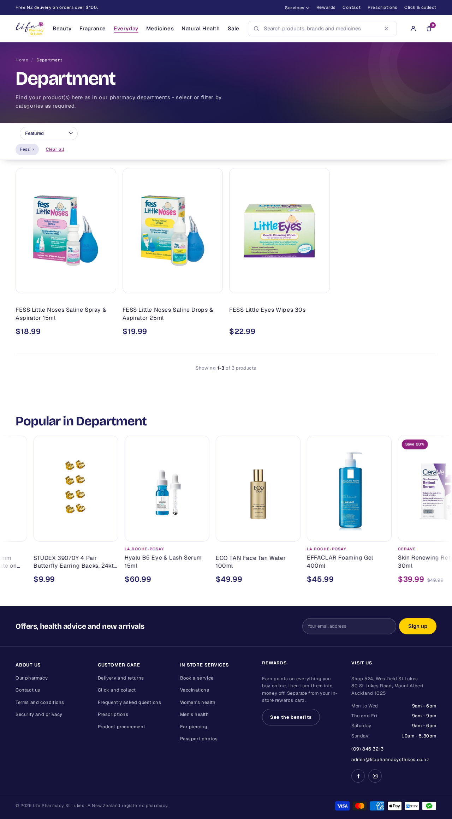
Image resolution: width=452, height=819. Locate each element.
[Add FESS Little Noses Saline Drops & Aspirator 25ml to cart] (212, 285)
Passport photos (199, 739)
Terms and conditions (40, 702)
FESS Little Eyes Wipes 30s (267, 309)
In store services (204, 665)
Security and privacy (39, 714)
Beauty (62, 28)
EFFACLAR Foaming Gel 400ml (314, 561)
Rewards (325, 7)
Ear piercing (194, 727)
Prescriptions (382, 7)
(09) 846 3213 (367, 749)
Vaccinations (194, 690)
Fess (27, 149)
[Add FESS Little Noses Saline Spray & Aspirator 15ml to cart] (105, 285)
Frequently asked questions (129, 702)
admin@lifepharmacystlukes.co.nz (390, 760)
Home (22, 60)
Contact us (28, 690)
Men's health (194, 714)
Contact (352, 7)
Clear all (55, 149)
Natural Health (201, 28)
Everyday (126, 28)
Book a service (197, 678)
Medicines (160, 28)
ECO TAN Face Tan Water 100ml (225, 561)
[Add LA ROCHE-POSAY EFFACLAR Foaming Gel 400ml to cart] (355, 533)
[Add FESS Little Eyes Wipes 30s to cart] (319, 285)
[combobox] (320, 28)
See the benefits (291, 717)
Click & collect (420, 7)
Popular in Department (81, 421)
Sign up (417, 626)
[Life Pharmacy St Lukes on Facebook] (358, 776)
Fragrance (92, 28)
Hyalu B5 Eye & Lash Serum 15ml (137, 561)
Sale (233, 28)
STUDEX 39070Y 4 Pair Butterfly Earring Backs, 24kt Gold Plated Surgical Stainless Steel (50, 562)
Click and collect (117, 690)
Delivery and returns (121, 678)
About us (28, 665)
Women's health (198, 702)
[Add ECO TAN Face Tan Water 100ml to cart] (264, 533)
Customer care (119, 665)
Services (294, 8)
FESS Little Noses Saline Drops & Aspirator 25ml (168, 313)
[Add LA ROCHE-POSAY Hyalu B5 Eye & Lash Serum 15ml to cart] (173, 533)
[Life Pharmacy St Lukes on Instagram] (375, 776)
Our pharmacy (32, 678)
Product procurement (121, 727)
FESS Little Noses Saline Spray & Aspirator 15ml (61, 313)
